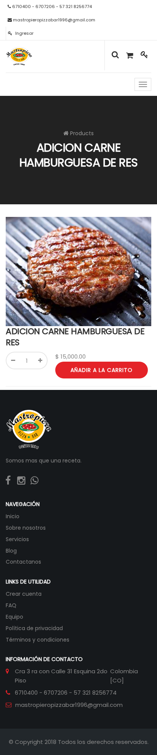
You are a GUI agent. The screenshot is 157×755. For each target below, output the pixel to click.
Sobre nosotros (26, 528)
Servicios (17, 539)
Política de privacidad (34, 628)
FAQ (11, 605)
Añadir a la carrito (101, 370)
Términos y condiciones (37, 639)
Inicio (12, 516)
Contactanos (23, 562)
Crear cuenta (24, 594)
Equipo (14, 617)
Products (82, 133)
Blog (11, 551)
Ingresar (24, 33)
